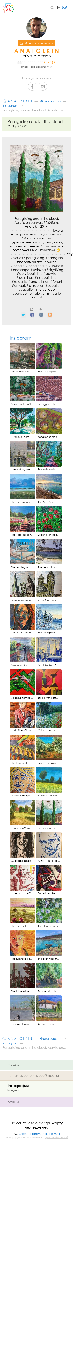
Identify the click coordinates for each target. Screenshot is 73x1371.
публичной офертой (56, 1137)
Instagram (43, 86)
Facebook (32, 86)
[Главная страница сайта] (4, 100)
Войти (66, 7)
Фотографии (18, 1086)
